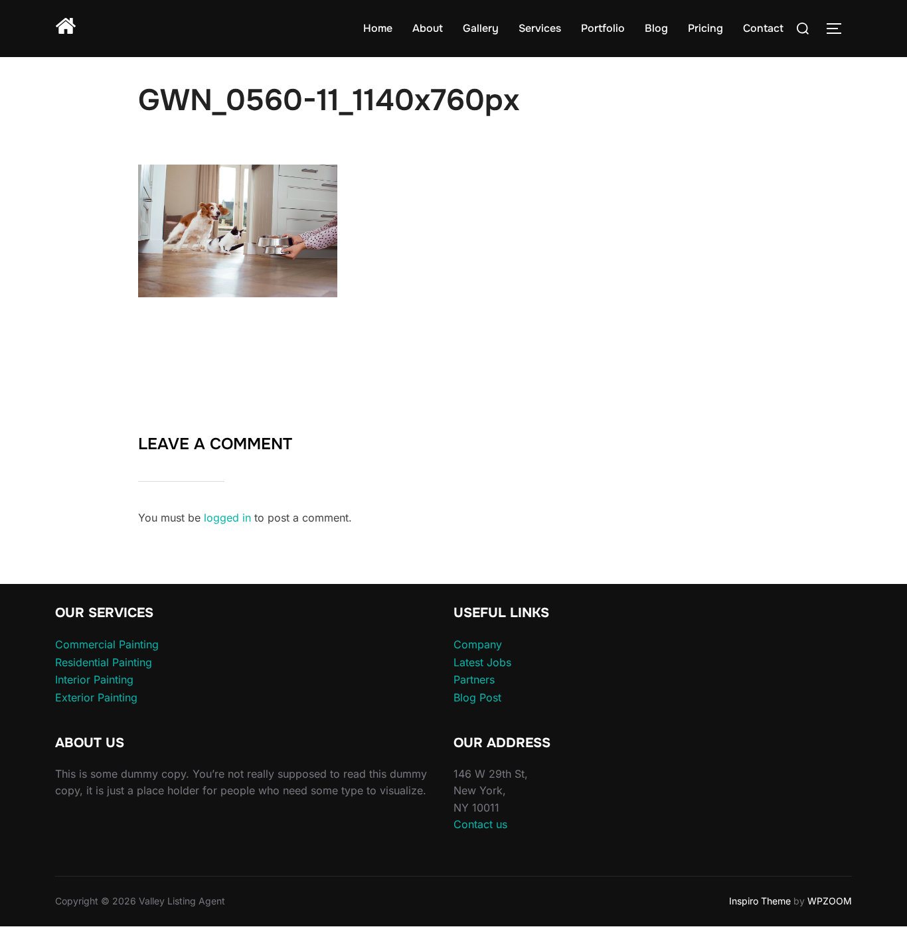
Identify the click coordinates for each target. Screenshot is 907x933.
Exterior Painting (96, 697)
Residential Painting (103, 662)
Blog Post (477, 697)
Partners (474, 679)
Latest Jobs (482, 662)
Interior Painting (94, 679)
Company (478, 644)
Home (377, 28)
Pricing (705, 28)
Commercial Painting (107, 644)
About (427, 28)
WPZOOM (829, 900)
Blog (656, 28)
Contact (763, 28)
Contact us (480, 824)
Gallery (481, 28)
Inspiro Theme (760, 900)
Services (540, 28)
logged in (227, 517)
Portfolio (603, 28)
